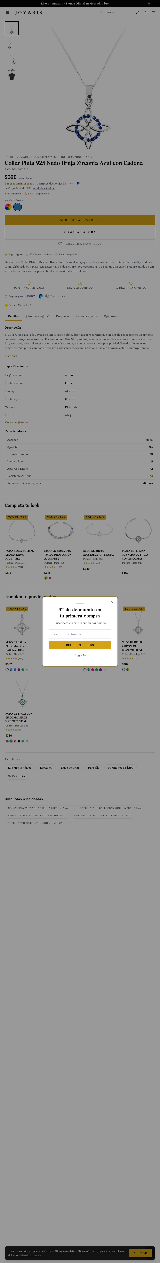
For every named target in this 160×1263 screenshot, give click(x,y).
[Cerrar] (112, 602)
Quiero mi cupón (80, 645)
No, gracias (80, 655)
